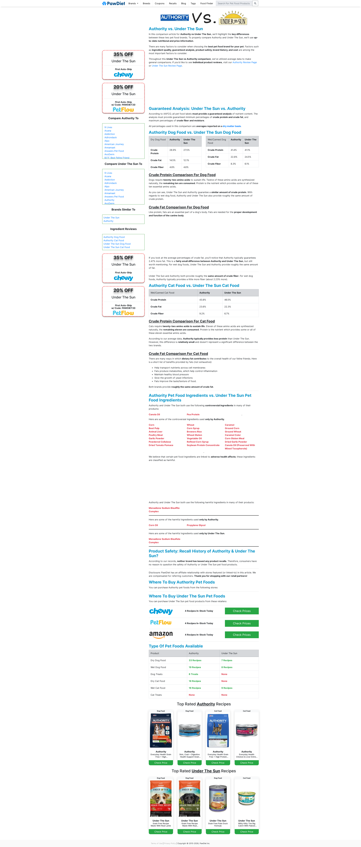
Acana (107, 130)
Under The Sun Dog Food (117, 243)
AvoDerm (109, 154)
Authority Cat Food (114, 240)
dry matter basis (232, 126)
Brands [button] (132, 3)
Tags (193, 3)
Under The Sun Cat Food (117, 247)
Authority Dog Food (114, 237)
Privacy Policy (170, 843)
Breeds (146, 3)
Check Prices (242, 611)
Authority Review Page (245, 62)
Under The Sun (111, 217)
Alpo (106, 140)
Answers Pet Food (114, 151)
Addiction (109, 134)
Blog (183, 3)
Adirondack (110, 137)
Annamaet (109, 147)
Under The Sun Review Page (167, 65)
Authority (109, 200)
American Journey (114, 144)
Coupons (159, 3)
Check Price (160, 762)
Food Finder (206, 3)
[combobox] (234, 3)
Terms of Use (156, 843)
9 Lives (108, 127)
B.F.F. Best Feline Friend (116, 157)
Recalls (173, 3)
